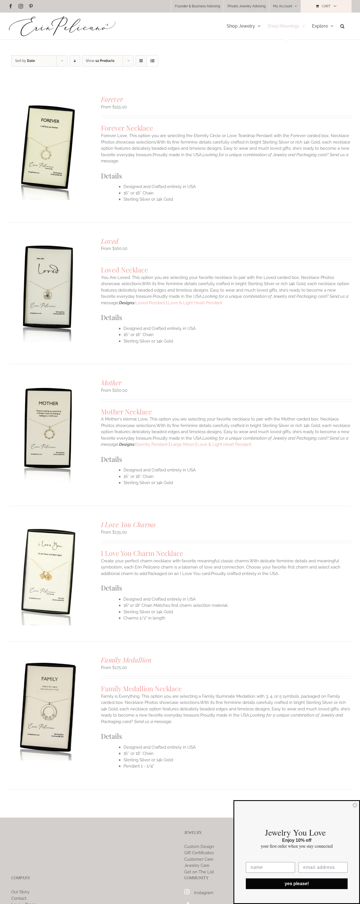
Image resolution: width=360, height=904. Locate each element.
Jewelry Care (197, 865)
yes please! (297, 883)
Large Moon (182, 444)
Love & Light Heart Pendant (195, 302)
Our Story (20, 891)
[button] (342, 26)
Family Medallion (126, 659)
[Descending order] (74, 61)
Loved (109, 240)
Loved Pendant (150, 302)
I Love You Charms (128, 524)
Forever (112, 99)
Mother (111, 382)
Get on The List (199, 871)
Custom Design (199, 846)
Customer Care (198, 859)
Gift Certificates (199, 852)
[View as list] (152, 60)
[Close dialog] (355, 805)
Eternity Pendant (151, 444)
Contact (18, 898)
